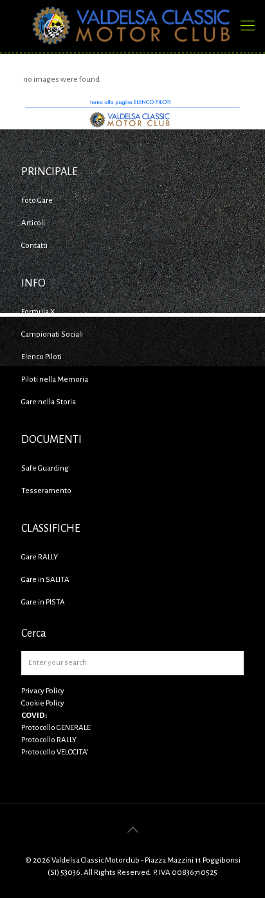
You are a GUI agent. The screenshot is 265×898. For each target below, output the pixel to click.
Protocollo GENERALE (56, 728)
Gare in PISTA (43, 602)
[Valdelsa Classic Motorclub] (132, 25)
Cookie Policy (42, 703)
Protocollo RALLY (49, 740)
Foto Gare (37, 200)
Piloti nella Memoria (54, 379)
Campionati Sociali (52, 334)
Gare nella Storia (48, 402)
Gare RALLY (39, 557)
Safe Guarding (45, 468)
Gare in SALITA (45, 579)
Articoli (33, 223)
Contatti (34, 245)
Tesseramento (46, 491)
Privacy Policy (42, 691)
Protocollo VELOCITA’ (54, 752)
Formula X (38, 312)
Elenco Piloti (41, 357)
